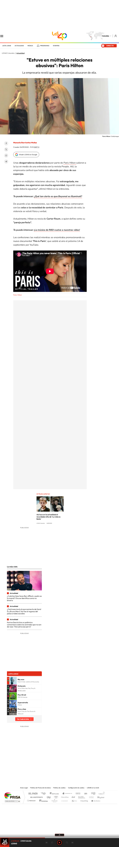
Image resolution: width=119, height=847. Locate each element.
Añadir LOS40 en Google (28, 155)
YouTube (59, 772)
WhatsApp (6, 155)
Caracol (101, 793)
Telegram (6, 161)
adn (92, 793)
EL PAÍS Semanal (82, 796)
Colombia (105, 36)
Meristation (95, 800)
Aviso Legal (24, 788)
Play (59, 842)
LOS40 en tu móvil (93, 788)
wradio (56, 796)
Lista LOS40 (6, 46)
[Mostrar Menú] (3, 36)
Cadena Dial (73, 796)
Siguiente (72, 842)
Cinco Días (64, 796)
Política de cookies (59, 788)
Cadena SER (77, 793)
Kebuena (99, 796)
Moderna (43, 800)
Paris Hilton (70, 162)
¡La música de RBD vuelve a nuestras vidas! (57, 230)
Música (30, 46)
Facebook (6, 143)
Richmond (31, 800)
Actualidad (19, 46)
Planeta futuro (90, 796)
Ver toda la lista (23, 719)
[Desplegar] (59, 835)
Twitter (6, 149)
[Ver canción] (13, 680)
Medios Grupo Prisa (12, 801)
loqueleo (84, 800)
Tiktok (50, 772)
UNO (49, 796)
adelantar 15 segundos (67, 842)
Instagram (55, 772)
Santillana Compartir (67, 793)
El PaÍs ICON (64, 800)
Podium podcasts (54, 800)
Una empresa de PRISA (12, 795)
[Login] (116, 36)
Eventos (56, 46)
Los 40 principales (44, 793)
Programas (44, 46)
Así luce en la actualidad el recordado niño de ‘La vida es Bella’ (48, 516)
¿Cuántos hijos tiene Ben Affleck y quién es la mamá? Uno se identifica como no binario (24, 598)
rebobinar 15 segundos (52, 842)
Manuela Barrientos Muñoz (25, 142)
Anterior (46, 842)
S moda (74, 800)
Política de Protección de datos (40, 788)
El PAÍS (33, 793)
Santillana (55, 793)
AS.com (84, 793)
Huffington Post (36, 796)
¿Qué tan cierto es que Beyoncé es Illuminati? (58, 196)
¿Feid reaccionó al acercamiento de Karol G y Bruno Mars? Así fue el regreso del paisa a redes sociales (24, 611)
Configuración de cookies (76, 788)
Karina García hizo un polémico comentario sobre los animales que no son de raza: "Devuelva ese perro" (24, 624)
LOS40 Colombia (59, 35)
